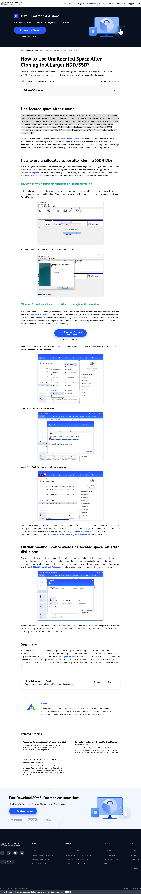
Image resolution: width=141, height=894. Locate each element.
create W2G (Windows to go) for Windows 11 (70, 534)
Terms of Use (137, 888)
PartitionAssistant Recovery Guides (77, 860)
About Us (134, 851)
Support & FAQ (136, 860)
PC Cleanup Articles (110, 864)
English (6, 862)
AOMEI (31, 81)
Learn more (59, 892)
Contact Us (134, 868)
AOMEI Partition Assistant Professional (45, 567)
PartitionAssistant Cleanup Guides (76, 864)
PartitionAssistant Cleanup (41, 864)
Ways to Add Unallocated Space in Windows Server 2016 (44, 742)
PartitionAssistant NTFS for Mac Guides (78, 855)
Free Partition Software (32, 50)
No (111, 682)
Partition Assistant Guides (74, 851)
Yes (98, 682)
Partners (133, 864)
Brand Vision (135, 855)
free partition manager (40, 314)
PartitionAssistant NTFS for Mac (42, 855)
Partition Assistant (38, 851)
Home (22, 50)
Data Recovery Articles (111, 860)
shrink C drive (83, 531)
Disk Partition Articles (111, 851)
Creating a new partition (31, 172)
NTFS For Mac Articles (111, 855)
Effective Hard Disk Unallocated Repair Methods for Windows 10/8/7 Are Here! (42, 761)
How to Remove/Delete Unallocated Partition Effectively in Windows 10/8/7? (96, 743)
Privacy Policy (126, 888)
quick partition (70, 656)
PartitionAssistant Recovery (41, 860)
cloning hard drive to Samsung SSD (69, 138)
